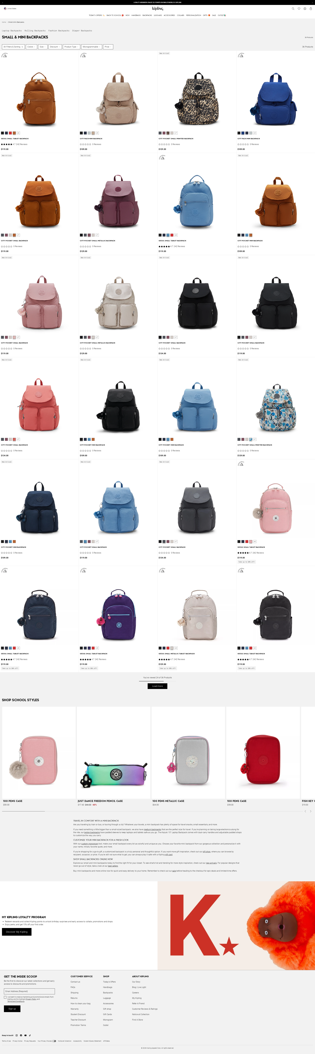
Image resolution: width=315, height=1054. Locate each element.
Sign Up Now (171, 546)
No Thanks (191, 546)
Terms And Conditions (173, 539)
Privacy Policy (177, 536)
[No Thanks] (199, 503)
